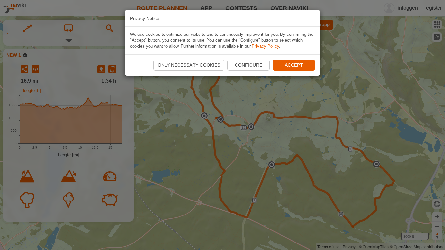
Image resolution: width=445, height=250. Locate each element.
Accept (294, 65)
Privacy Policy (265, 46)
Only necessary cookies (189, 65)
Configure (248, 65)
